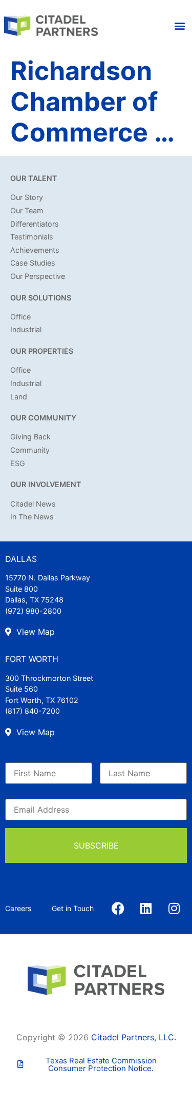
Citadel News (33, 503)
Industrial (25, 329)
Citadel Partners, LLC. (133, 1037)
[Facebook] (118, 908)
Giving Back (30, 436)
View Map (34, 632)
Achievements (34, 250)
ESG (17, 463)
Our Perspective (37, 276)
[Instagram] (174, 908)
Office (20, 316)
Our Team (27, 210)
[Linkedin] (146, 908)
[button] (180, 25)
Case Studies (32, 262)
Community (30, 450)
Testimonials (31, 236)
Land (18, 396)
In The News (32, 516)
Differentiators (34, 223)
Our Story (26, 197)
